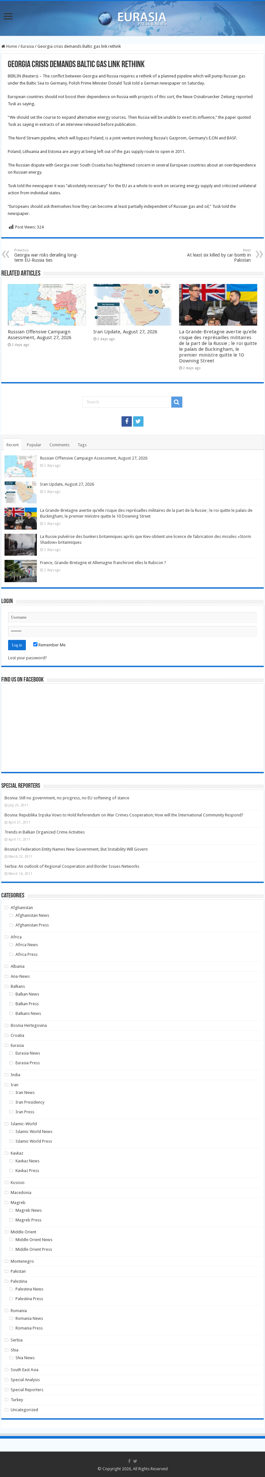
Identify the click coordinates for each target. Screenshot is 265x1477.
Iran (14, 1084)
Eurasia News (28, 1053)
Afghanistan (22, 907)
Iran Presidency (30, 1102)
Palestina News (29, 1289)
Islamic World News (34, 1131)
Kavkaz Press (27, 1170)
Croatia (17, 1035)
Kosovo (18, 1182)
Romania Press (29, 1328)
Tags (82, 444)
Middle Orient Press (34, 1249)
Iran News (25, 1092)
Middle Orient (23, 1231)
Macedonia (21, 1192)
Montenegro (22, 1261)
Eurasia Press (28, 1062)
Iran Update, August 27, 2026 (125, 332)
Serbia (17, 1340)
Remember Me (51, 644)
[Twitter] (138, 421)
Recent (12, 444)
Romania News (29, 1318)
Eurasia (27, 46)
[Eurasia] (132, 17)
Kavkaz (17, 1153)
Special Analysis (25, 1379)
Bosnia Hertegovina (29, 1025)
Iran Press (25, 1111)
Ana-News (20, 976)
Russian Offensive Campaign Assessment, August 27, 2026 (39, 334)
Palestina (19, 1281)
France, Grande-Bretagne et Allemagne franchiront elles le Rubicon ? (103, 562)
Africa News (27, 944)
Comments (59, 444)
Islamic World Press (34, 1141)
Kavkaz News (27, 1160)
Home (11, 46)
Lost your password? (27, 657)
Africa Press (26, 954)
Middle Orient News (34, 1239)
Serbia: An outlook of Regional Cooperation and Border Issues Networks (72, 866)
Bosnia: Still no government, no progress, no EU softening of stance (67, 797)
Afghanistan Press (32, 925)
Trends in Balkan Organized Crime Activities (45, 832)
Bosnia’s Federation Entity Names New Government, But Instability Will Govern (76, 849)
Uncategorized (24, 1409)
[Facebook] (127, 421)
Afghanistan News (32, 915)
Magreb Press (28, 1220)
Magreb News (29, 1210)
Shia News (25, 1357)
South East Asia (24, 1369)
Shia (14, 1350)
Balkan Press (27, 1003)
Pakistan (18, 1271)
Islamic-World (24, 1123)
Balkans (18, 986)
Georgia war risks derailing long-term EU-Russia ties (46, 255)
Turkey (17, 1399)
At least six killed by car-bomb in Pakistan (219, 255)
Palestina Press (29, 1298)
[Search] (176, 402)
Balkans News (28, 1013)
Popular (34, 444)
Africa (16, 937)
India (15, 1074)
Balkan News (27, 994)
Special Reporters (27, 1389)
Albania (18, 966)
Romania (19, 1310)
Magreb (18, 1202)
